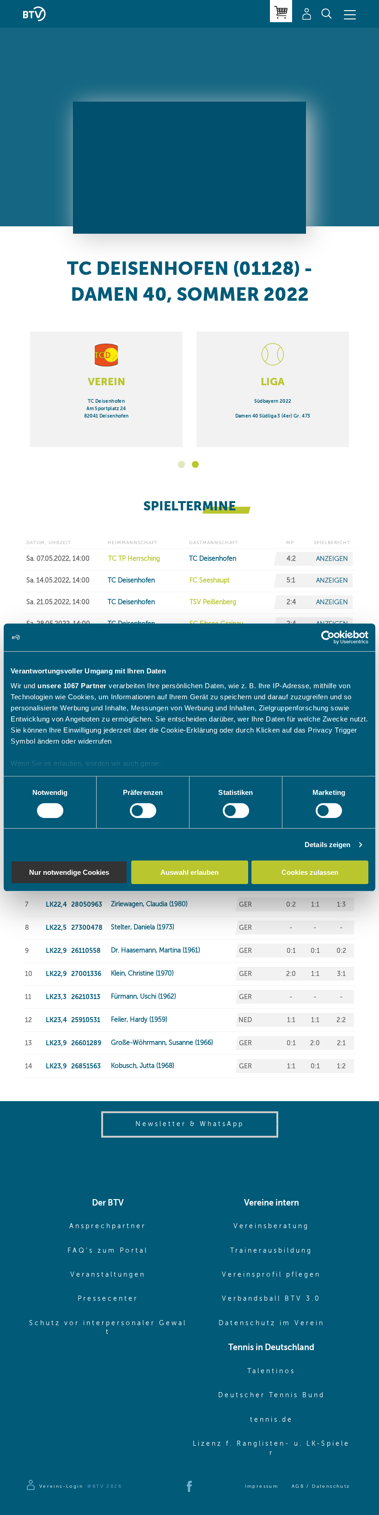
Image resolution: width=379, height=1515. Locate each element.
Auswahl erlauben (189, 872)
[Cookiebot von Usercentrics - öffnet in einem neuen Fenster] (327, 637)
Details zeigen (327, 844)
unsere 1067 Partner (72, 685)
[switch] (143, 810)
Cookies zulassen (309, 872)
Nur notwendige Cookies (69, 872)
